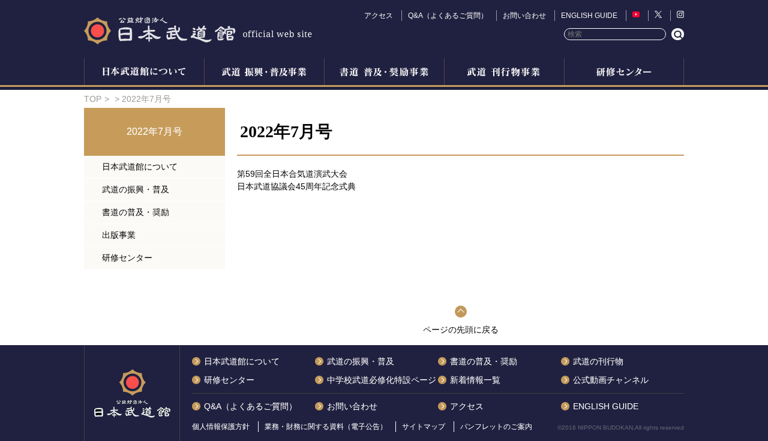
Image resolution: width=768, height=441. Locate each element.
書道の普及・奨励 (384, 73)
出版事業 (504, 73)
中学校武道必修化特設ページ (381, 380)
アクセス (378, 15)
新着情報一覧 (475, 380)
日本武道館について (144, 73)
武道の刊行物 (598, 361)
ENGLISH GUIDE (589, 15)
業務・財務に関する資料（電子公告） (326, 426)
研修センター (624, 73)
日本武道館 (198, 30)
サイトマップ (423, 426)
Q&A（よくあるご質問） (448, 15)
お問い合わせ (524, 15)
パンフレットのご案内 (496, 426)
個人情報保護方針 (221, 426)
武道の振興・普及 (264, 73)
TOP (92, 99)
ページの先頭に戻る (461, 329)
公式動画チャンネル (611, 380)
